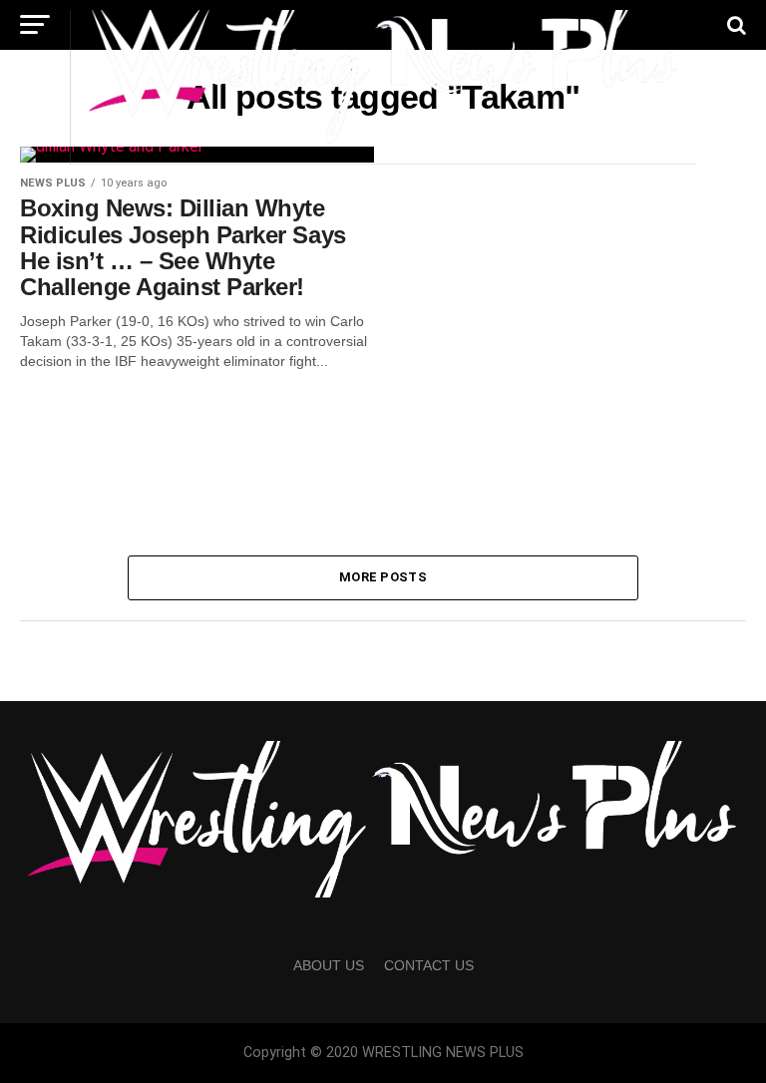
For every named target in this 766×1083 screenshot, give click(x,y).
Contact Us (429, 965)
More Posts (383, 576)
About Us (328, 965)
